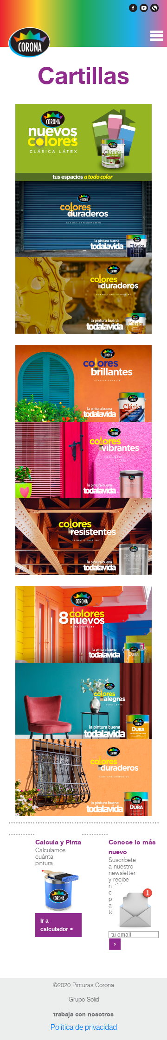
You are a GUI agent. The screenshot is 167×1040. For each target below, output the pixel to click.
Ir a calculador (56, 925)
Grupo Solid (84, 999)
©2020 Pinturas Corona (83, 985)
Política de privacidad (84, 1027)
